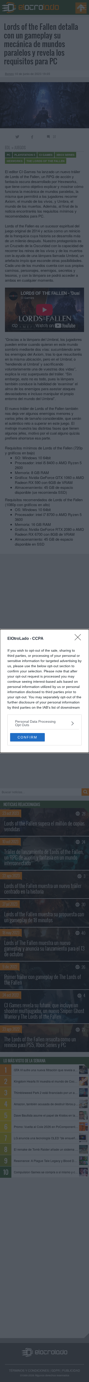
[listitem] (44, 723)
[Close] (79, 639)
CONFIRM (27, 737)
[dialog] (44, 691)
